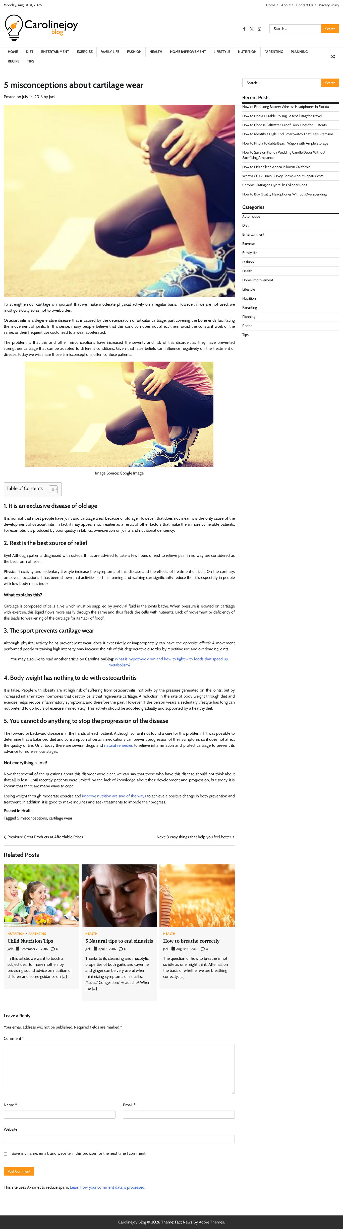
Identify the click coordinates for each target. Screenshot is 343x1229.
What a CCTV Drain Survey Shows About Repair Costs (282, 176)
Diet (29, 51)
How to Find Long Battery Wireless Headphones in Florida (285, 106)
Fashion (134, 51)
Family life (109, 51)
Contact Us (304, 5)
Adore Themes (211, 1222)
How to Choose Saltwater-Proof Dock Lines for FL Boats (284, 125)
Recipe (13, 61)
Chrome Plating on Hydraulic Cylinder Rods (274, 185)
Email (129, 1105)
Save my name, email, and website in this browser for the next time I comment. (79, 1153)
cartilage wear (60, 818)
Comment (14, 1038)
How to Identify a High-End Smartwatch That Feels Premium (287, 134)
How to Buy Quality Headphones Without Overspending (284, 194)
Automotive (251, 216)
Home (270, 5)
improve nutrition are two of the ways (114, 796)
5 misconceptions (32, 818)
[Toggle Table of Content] (50, 489)
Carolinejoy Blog (132, 1222)
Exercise (85, 51)
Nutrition (247, 51)
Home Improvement (188, 51)
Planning (299, 51)
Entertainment (55, 51)
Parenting (273, 51)
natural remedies (118, 745)
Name (10, 1105)
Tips (30, 61)
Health (155, 51)
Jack (52, 96)
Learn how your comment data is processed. (107, 1187)
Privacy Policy (329, 5)
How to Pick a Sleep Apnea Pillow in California (276, 167)
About (286, 5)
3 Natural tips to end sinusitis (119, 941)
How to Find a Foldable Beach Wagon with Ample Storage (285, 143)
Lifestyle (222, 51)
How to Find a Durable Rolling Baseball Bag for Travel (282, 116)
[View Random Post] (333, 56)
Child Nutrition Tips (30, 941)
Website (10, 1129)
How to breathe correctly (191, 941)
